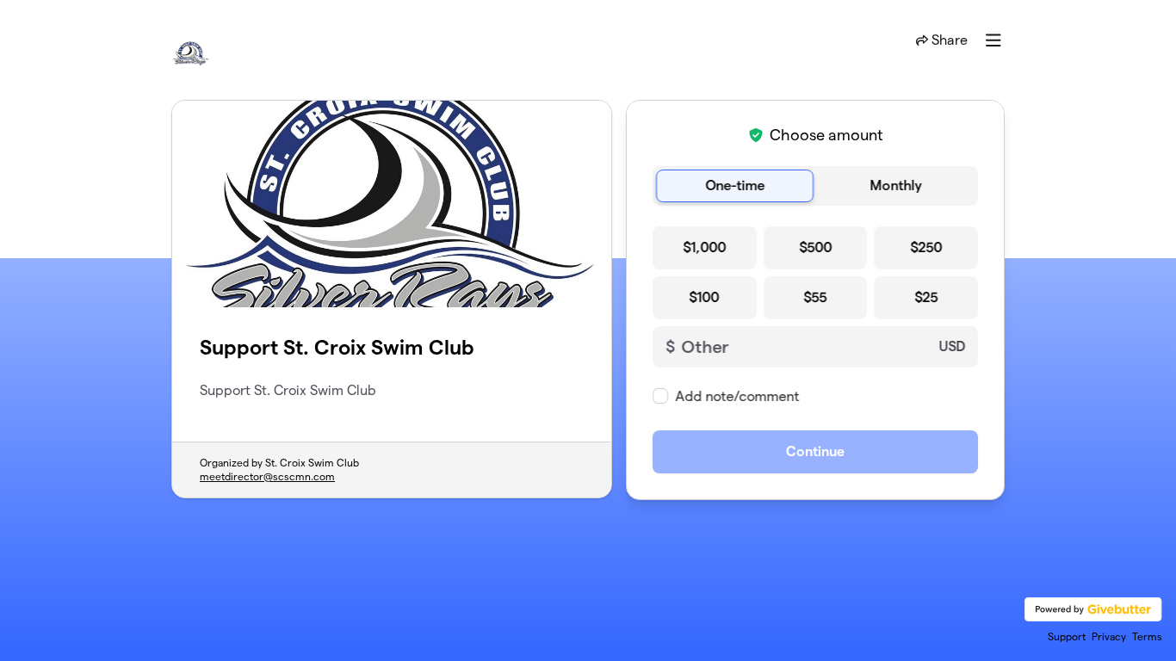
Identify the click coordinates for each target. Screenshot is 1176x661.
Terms (1147, 636)
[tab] (735, 185)
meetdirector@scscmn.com (267, 476)
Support (1067, 636)
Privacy (1109, 636)
